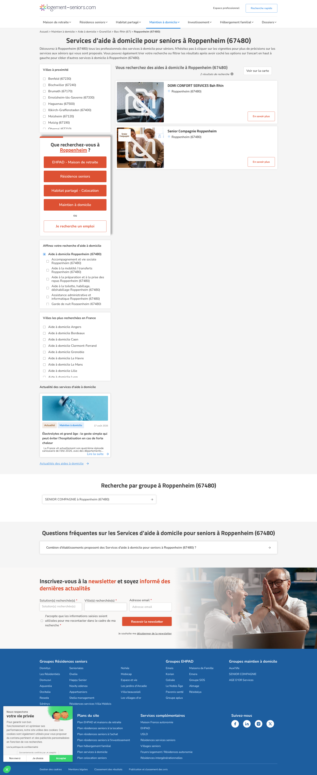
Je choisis (37, 758)
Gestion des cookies (51, 769)
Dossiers (268, 22)
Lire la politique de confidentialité (22, 747)
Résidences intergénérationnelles (161, 758)
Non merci (14, 758)
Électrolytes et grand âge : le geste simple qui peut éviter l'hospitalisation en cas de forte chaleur (74, 438)
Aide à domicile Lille (62, 371)
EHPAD (145, 728)
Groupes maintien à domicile (253, 661)
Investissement (198, 22)
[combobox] (61, 607)
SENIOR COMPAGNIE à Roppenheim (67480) (77, 499)
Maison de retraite (56, 22)
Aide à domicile (87, 32)
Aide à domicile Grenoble (66, 352)
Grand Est (105, 32)
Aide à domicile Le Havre (66, 358)
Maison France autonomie (157, 722)
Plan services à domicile (92, 752)
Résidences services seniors (158, 740)
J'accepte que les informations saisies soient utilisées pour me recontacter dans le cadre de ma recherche (80, 620)
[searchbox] (61, 606)
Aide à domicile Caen (63, 339)
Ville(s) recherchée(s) (100, 600)
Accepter (61, 758)
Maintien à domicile (163, 22)
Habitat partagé (127, 22)
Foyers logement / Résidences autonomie (167, 752)
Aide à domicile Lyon (63, 377)
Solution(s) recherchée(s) (57, 600)
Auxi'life (234, 668)
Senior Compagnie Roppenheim (192, 131)
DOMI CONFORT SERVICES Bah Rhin (196, 85)
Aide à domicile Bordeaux (66, 333)
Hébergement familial (235, 22)
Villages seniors (151, 746)
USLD (144, 734)
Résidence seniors (92, 22)
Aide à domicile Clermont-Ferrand (72, 346)
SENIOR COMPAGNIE (242, 674)
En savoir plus (261, 116)
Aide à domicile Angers (64, 327)
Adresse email (139, 600)
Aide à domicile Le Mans (65, 364)
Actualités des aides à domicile (62, 463)
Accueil (44, 32)
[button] (7, 769)
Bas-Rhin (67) (122, 32)
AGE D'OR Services (241, 680)
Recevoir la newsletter (147, 622)
